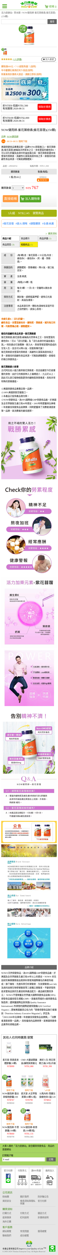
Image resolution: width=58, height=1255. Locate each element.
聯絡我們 (6, 1235)
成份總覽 (24, 1235)
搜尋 (52, 21)
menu (4, 6)
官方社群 (8, 1170)
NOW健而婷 (12, 136)
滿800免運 (36, 1170)
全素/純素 (48, 223)
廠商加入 (49, 1170)
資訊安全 (6, 1201)
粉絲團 (5, 1196)
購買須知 (52, 233)
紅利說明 (24, 1217)
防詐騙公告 (43, 1196)
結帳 (52, 6)
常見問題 (24, 1231)
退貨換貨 (6, 1217)
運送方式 (42, 1213)
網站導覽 (6, 1231)
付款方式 (24, 1213)
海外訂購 (6, 1221)
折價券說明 (43, 1217)
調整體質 (35, 223)
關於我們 (24, 1196)
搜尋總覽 (42, 1231)
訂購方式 (6, 1213)
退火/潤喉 (22, 223)
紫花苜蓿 (9, 223)
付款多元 (22, 1170)
